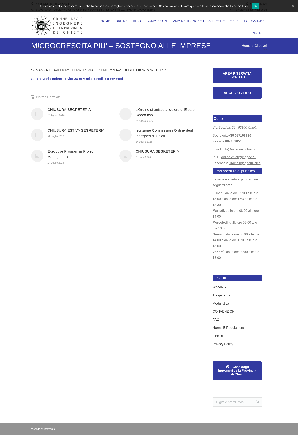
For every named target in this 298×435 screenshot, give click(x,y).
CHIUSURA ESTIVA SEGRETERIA (75, 130)
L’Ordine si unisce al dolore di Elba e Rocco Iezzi (165, 112)
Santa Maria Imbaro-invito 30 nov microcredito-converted (77, 79)
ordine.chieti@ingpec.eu (238, 157)
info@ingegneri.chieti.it (239, 149)
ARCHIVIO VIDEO (237, 93)
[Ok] (293, 6)
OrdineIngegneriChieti (244, 163)
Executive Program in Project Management (70, 154)
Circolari (79, 49)
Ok (255, 6)
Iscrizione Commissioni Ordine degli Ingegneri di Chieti (165, 133)
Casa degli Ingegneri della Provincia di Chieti (237, 370)
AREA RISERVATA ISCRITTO (237, 75)
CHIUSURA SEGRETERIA (69, 110)
